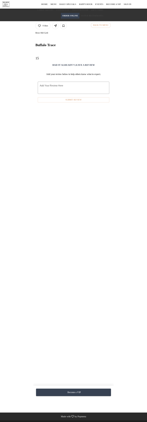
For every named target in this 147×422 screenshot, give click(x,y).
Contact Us (62, 10)
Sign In (127, 4)
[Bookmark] (63, 26)
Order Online (70, 16)
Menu (54, 4)
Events (99, 4)
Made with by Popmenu (44, 416)
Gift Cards (97, 10)
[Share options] (55, 26)
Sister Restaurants (92, 16)
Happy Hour (85, 4)
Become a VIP (113, 4)
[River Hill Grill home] (15, 4)
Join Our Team (80, 10)
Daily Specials (67, 4)
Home (44, 4)
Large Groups (45, 10)
